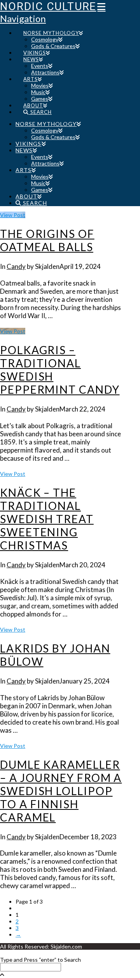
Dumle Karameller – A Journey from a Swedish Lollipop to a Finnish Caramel (61, 791)
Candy (16, 266)
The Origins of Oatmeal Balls (47, 240)
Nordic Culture (48, 6)
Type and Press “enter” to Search (40, 959)
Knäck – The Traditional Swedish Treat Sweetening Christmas (47, 519)
